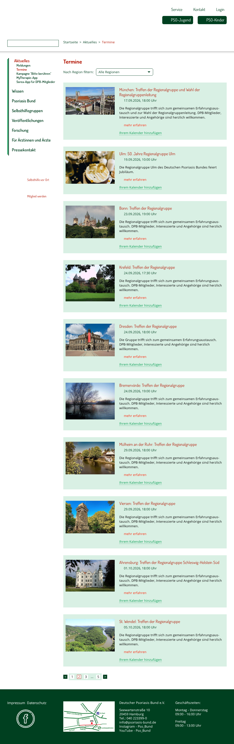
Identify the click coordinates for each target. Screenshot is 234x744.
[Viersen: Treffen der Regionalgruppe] (90, 516)
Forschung (20, 130)
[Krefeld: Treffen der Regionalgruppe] (90, 282)
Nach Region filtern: (78, 72)
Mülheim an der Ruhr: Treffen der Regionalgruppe (158, 444)
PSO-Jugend (181, 19)
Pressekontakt (24, 149)
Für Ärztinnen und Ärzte (31, 139)
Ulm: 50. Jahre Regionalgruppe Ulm (147, 153)
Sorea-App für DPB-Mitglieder (35, 82)
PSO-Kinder (215, 19)
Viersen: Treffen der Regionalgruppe (147, 503)
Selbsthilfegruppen (27, 110)
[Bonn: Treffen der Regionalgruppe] (90, 221)
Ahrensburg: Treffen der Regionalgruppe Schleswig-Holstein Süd (169, 562)
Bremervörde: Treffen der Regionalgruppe (151, 385)
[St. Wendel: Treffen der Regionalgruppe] (90, 635)
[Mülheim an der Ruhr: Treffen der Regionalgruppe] (90, 457)
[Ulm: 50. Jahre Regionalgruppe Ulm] (90, 167)
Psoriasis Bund (23, 100)
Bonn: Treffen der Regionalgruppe (145, 208)
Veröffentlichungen (27, 120)
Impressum (16, 702)
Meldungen (23, 65)
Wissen (18, 90)
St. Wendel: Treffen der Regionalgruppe (149, 621)
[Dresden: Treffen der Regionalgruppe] (90, 339)
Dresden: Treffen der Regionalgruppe (148, 326)
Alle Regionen (109, 72)
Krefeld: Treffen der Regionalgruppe (147, 267)
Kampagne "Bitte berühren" (33, 73)
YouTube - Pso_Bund (135, 730)
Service (176, 9)
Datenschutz (36, 702)
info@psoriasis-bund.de (137, 722)
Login (220, 9)
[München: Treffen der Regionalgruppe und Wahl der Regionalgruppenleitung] (90, 100)
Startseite (70, 42)
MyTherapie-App (26, 78)
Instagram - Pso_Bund (136, 726)
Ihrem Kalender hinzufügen (140, 133)
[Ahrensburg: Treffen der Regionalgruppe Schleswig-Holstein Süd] (90, 575)
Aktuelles (90, 42)
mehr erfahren (135, 125)
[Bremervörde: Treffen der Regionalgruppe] (90, 400)
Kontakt (199, 9)
